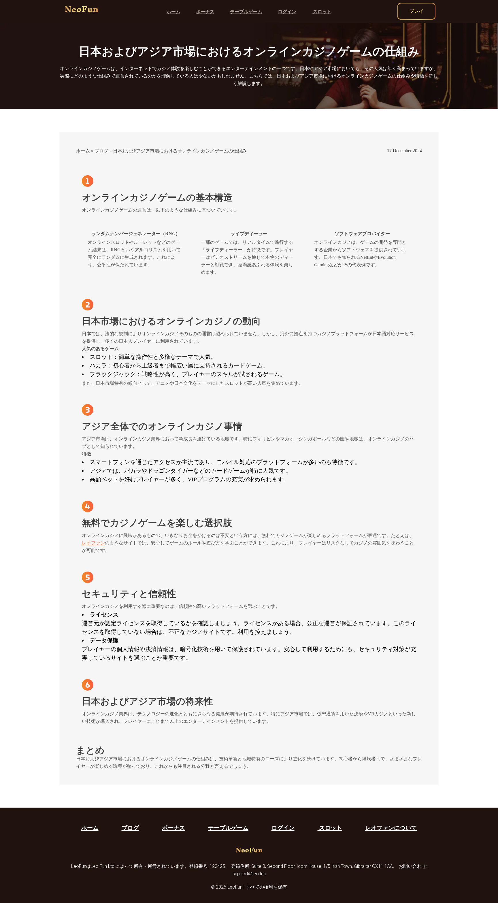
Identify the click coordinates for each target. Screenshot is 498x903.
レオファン (93, 542)
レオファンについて (391, 828)
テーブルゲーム (246, 11)
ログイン (287, 11)
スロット (321, 11)
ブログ (101, 150)
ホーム (173, 11)
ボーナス (205, 11)
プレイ (416, 11)
